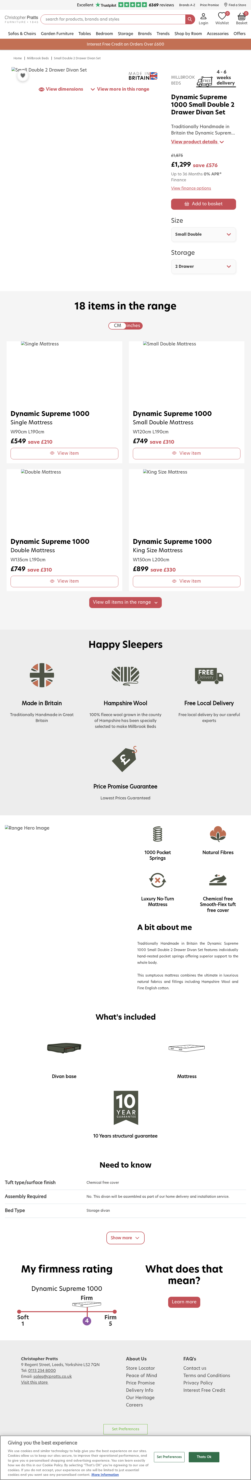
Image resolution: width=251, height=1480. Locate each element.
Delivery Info (139, 1390)
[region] (125, 1457)
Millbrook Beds (38, 58)
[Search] (190, 19)
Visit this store (35, 1382)
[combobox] (203, 234)
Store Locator (140, 1368)
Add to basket (207, 204)
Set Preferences (125, 1429)
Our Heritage (140, 1398)
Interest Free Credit (204, 1390)
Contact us (194, 1368)
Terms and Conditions (206, 1376)
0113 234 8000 (42, 1371)
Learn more (184, 1302)
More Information (105, 1475)
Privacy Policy (198, 1383)
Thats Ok (204, 1457)
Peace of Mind (141, 1376)
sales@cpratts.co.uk (52, 1377)
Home (17, 58)
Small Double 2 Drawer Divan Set (77, 58)
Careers (134, 1405)
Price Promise (140, 1383)
